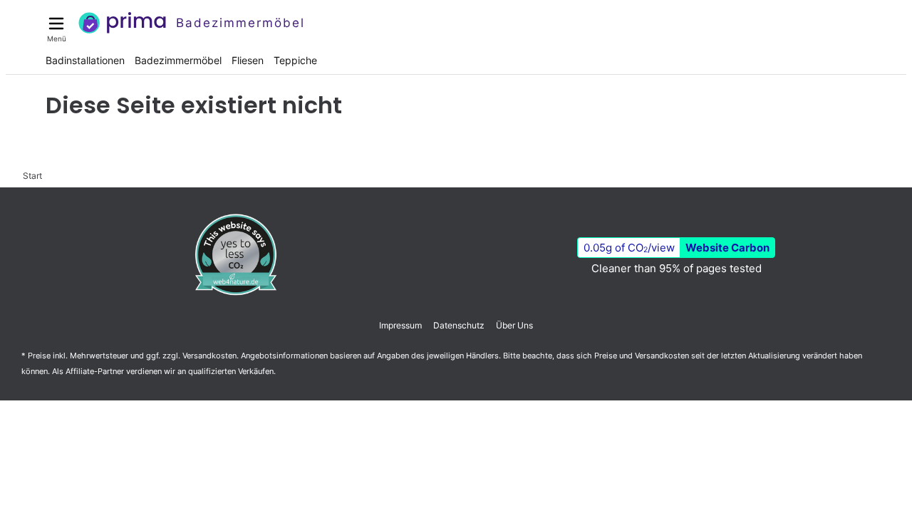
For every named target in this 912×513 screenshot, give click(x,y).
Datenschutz (458, 325)
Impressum (400, 325)
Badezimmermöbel (178, 60)
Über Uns (514, 325)
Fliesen (248, 60)
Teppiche (295, 60)
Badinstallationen (85, 60)
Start (32, 175)
